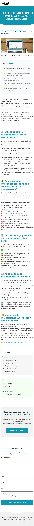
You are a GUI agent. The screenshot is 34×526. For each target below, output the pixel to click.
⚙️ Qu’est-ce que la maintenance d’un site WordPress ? (17, 69)
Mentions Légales (25, 519)
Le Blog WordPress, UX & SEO (14, 30)
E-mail (3, 482)
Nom (3, 476)
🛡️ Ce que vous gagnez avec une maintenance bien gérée (14, 79)
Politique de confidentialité (17, 521)
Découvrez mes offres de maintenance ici (16, 342)
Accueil (3, 30)
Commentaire (6, 457)
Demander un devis (17, 430)
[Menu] (30, 3)
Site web (3, 488)
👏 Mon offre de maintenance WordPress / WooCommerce (17, 89)
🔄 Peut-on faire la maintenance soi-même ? (17, 84)
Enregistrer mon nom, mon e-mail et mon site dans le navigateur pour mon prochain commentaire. (17, 496)
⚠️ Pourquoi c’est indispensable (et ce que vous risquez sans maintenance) (17, 74)
